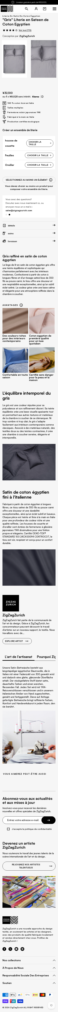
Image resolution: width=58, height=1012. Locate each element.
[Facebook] (4, 949)
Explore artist (14, 641)
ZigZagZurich (27, 36)
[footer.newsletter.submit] (48, 820)
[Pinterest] (22, 949)
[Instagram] (16, 949)
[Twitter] (10, 949)
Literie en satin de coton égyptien (21, 16)
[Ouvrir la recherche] (26, 9)
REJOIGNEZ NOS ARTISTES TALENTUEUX (26, 866)
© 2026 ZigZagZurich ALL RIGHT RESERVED (22, 1008)
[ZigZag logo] (7, 9)
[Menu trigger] (54, 9)
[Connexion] (36, 9)
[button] (44, 9)
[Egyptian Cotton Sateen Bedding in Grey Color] (14, 59)
